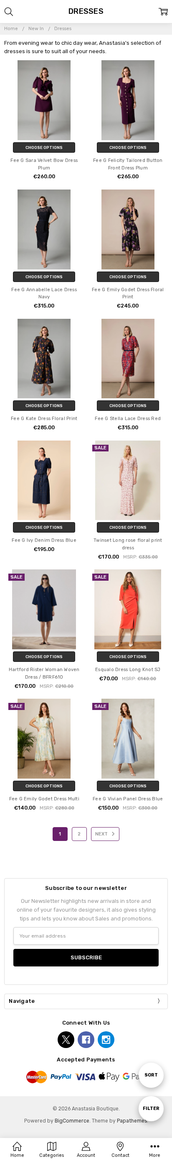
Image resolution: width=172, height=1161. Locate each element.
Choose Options (44, 147)
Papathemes (132, 1121)
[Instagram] (106, 1039)
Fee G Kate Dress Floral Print (44, 418)
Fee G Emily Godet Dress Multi (44, 799)
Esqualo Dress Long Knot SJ (128, 669)
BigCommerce (72, 1121)
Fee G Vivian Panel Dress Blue (128, 799)
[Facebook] (86, 1039)
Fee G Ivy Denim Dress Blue (44, 540)
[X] (66, 1039)
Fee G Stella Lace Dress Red (128, 418)
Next (102, 834)
